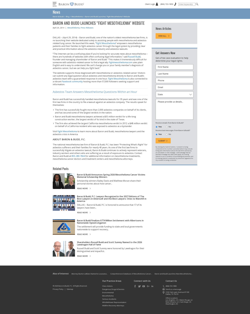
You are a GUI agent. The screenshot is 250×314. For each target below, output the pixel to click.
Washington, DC (172, 304)
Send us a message (173, 289)
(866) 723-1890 (166, 4)
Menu (55, 6)
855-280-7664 (78, 156)
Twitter (139, 286)
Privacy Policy (58, 289)
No (169, 126)
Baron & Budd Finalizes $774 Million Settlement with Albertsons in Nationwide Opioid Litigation (110, 221)
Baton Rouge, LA (186, 300)
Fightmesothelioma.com (120, 62)
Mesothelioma (73, 27)
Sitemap (70, 289)
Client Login (150, 4)
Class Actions (107, 286)
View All (162, 36)
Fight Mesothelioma (106, 43)
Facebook (135, 286)
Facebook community (72, 81)
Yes (160, 126)
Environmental (108, 292)
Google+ (148, 286)
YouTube (144, 286)
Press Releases (87, 27)
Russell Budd (134, 56)
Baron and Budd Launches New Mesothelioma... (173, 274)
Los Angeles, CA (172, 300)
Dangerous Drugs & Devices (113, 289)
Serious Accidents (109, 299)
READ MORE (82, 188)
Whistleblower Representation (114, 302)
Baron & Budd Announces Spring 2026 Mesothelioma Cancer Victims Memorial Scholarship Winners (111, 175)
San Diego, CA (185, 302)
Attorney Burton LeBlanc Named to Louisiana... (89, 274)
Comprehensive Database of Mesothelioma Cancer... (131, 274)
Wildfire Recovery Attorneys (113, 305)
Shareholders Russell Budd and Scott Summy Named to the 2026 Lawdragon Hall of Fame (109, 243)
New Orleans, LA (172, 302)
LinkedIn (152, 286)
